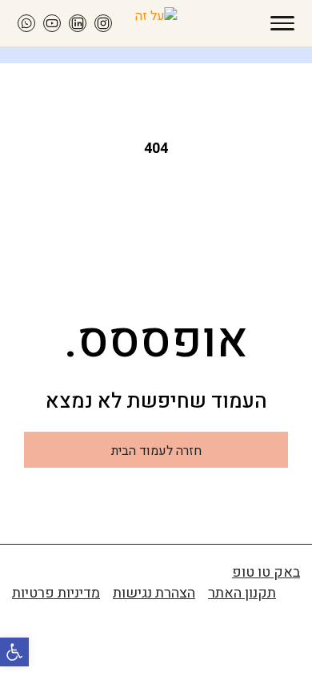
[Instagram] (103, 23)
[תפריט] (282, 23)
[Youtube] (52, 23)
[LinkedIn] (77, 23)
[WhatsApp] (26, 23)
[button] (14, 652)
